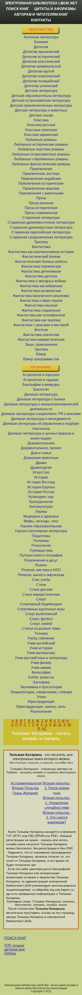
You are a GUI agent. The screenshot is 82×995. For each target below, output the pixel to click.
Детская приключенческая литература (41, 105)
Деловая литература (41, 394)
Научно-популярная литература (41, 531)
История (41, 477)
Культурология (41, 502)
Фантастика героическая (41, 266)
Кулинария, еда (41, 497)
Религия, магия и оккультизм (41, 575)
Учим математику (41, 653)
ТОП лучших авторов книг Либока (14, 949)
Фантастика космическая (41, 291)
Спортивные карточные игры (41, 609)
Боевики (41, 42)
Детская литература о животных (41, 110)
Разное (41, 565)
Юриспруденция (41, 701)
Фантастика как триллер (41, 320)
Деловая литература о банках (41, 399)
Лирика (41, 511)
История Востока (41, 482)
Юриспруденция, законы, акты (41, 706)
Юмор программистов (41, 359)
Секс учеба (41, 580)
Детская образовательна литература (41, 96)
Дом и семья (41, 453)
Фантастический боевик (41, 256)
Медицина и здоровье (41, 516)
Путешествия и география (41, 555)
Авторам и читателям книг (41, 14)
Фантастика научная (41, 305)
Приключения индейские (41, 178)
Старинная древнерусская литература (41, 227)
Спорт (41, 599)
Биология (41, 389)
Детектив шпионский (41, 86)
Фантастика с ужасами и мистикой (41, 325)
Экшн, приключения (41, 344)
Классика (41, 120)
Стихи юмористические (41, 594)
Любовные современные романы (41, 159)
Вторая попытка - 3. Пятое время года (57, 788)
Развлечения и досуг (41, 560)
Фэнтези (41, 330)
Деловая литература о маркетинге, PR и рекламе (41, 414)
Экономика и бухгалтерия (41, 687)
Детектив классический (41, 61)
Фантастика (41, 247)
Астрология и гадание (41, 380)
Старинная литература (41, 217)
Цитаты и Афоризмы (55, 9)
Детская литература (41, 91)
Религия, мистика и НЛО (41, 570)
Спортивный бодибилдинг (41, 604)
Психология (41, 545)
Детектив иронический (41, 52)
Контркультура (41, 506)
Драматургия (41, 467)
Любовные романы (41, 140)
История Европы (41, 487)
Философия (41, 672)
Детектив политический (41, 76)
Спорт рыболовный (41, 614)
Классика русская (41, 125)
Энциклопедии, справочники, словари (41, 692)
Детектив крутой (41, 71)
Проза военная (41, 203)
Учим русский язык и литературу (41, 658)
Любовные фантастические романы (41, 164)
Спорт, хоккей (41, 624)
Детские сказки (41, 115)
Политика (41, 541)
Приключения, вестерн (41, 173)
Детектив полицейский (41, 81)
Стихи (41, 585)
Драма (41, 463)
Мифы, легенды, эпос (41, 521)
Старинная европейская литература (41, 232)
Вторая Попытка (25, 788)
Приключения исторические (41, 183)
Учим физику (41, 662)
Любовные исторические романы (41, 144)
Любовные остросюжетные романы (41, 154)
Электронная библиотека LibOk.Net (41, 3)
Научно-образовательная (41, 526)
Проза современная (41, 213)
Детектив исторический (41, 57)
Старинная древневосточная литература (41, 222)
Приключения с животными (41, 193)
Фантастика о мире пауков (41, 300)
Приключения (41, 169)
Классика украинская (41, 135)
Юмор (41, 354)
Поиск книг (17, 9)
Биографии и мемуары (41, 384)
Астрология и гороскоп (41, 375)
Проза (41, 198)
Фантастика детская (41, 276)
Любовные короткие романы (41, 149)
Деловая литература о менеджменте (41, 419)
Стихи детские (41, 589)
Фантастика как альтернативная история (41, 252)
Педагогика (41, 536)
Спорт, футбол (41, 619)
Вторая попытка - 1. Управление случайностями (57, 802)
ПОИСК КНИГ (15, 938)
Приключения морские (41, 188)
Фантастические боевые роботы (41, 261)
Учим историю (41, 648)
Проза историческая (41, 208)
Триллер (41, 242)
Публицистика (41, 550)
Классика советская (41, 130)
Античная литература (41, 37)
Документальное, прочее (41, 448)
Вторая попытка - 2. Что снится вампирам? (57, 817)
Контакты (41, 20)
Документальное (41, 443)
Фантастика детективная (41, 271)
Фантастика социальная (41, 310)
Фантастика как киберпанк (41, 286)
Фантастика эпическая (41, 335)
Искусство (41, 472)
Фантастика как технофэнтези (41, 315)
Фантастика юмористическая (41, 339)
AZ (44, 728)
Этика (41, 697)
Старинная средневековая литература (41, 237)
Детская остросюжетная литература (41, 100)
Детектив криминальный (41, 66)
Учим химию (41, 668)
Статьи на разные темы (41, 628)
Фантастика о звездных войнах (41, 281)
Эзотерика (41, 682)
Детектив (41, 47)
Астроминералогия (25, 783)
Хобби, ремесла (41, 677)
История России (41, 492)
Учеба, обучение (41, 638)
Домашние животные (41, 458)
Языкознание (41, 711)
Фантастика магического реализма (41, 296)
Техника (41, 633)
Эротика (41, 349)
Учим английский (41, 643)
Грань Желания (25, 793)
